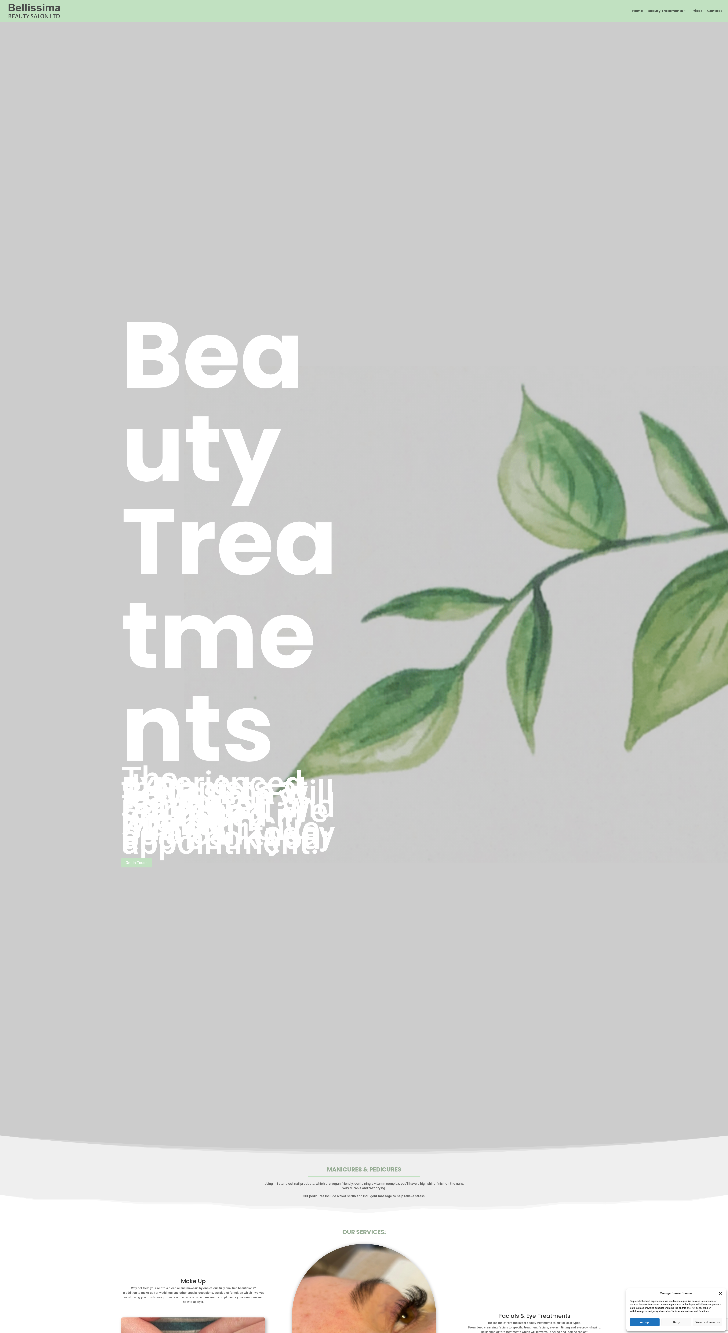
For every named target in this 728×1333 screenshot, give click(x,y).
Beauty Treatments (665, 11)
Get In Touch (136, 862)
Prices (696, 11)
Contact (714, 11)
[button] (720, 1293)
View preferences (707, 1322)
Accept (645, 1322)
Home (637, 11)
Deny (676, 1322)
